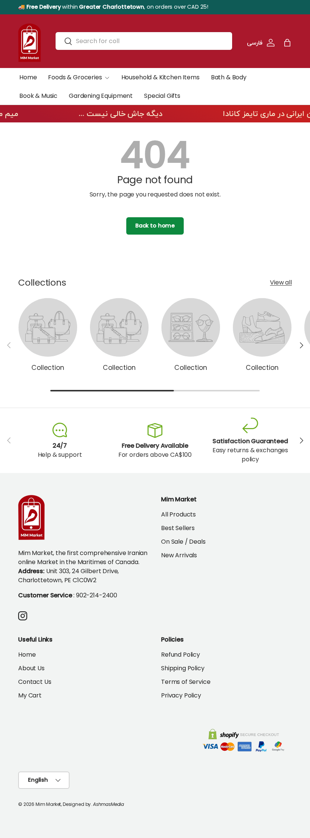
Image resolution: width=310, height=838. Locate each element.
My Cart (30, 695)
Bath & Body (228, 77)
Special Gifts (162, 95)
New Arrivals (179, 555)
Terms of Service (185, 681)
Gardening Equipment (101, 95)
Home (28, 77)
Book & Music (38, 95)
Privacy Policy (181, 695)
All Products (178, 514)
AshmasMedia (108, 804)
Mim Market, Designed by (63, 804)
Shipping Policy (183, 668)
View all (281, 282)
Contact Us (34, 681)
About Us (31, 668)
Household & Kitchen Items (160, 77)
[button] (287, 42)
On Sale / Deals (183, 541)
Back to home (155, 225)
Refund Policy (180, 654)
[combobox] (144, 41)
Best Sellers (178, 528)
